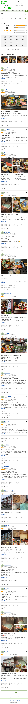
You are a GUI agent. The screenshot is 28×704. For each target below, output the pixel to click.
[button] (4, 59)
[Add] (25, 14)
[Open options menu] (26, 68)
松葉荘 (2, 13)
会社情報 (10, 700)
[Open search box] (2, 49)
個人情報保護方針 (16, 700)
